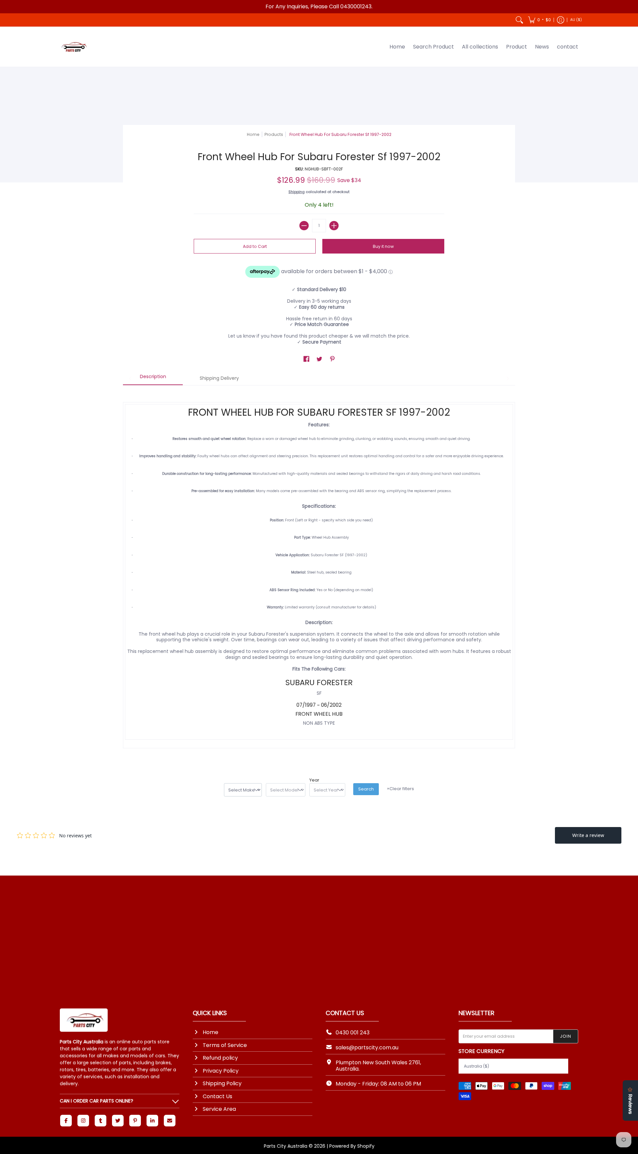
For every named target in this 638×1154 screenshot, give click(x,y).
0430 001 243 (353, 1032)
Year (314, 780)
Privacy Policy (221, 1071)
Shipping (296, 191)
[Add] (334, 225)
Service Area (219, 1109)
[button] (539, 20)
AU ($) (576, 19)
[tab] (153, 378)
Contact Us (217, 1096)
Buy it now (383, 246)
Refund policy (220, 1058)
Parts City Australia (285, 1146)
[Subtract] (304, 225)
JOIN (565, 1036)
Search (366, 789)
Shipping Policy (222, 1083)
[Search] (519, 20)
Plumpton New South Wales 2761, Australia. (378, 1065)
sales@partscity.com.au (367, 1047)
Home (253, 134)
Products (274, 134)
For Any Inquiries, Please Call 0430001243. (319, 6)
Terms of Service (225, 1045)
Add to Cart (255, 246)
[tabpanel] (319, 573)
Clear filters (400, 789)
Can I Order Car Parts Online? (96, 1101)
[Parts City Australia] (73, 47)
